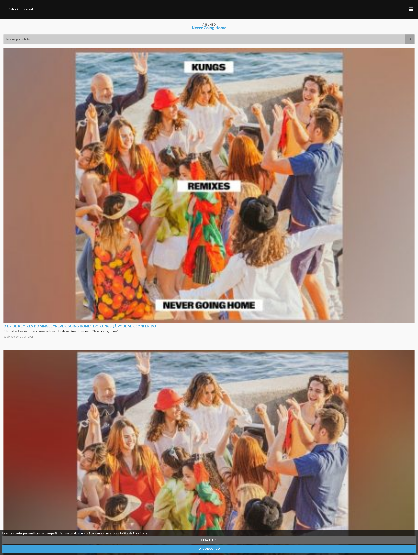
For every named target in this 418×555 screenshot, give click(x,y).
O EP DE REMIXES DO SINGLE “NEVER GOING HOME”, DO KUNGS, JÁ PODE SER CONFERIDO (79, 326)
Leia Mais (209, 540)
